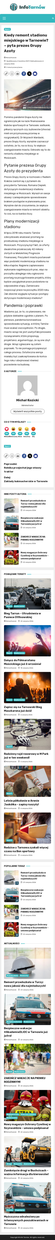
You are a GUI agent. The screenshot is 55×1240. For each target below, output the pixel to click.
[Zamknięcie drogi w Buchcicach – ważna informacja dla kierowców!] (27, 1151)
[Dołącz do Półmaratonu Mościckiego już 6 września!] (27, 640)
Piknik (9, 1072)
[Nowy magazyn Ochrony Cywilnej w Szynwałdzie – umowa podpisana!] (27, 1105)
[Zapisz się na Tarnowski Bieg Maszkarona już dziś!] (27, 687)
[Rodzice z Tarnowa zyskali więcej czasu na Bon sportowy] (27, 828)
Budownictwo (13, 1114)
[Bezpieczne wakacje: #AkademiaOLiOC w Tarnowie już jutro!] (27, 1009)
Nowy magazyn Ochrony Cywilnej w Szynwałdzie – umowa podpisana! (11, 557)
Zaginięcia (19, 1210)
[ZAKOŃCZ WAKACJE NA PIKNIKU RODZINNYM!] (27, 1059)
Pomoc (10, 1210)
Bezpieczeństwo (14, 1022)
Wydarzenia (19, 606)
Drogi (9, 1164)
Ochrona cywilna (28, 1114)
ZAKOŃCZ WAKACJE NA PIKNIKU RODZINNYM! (11, 540)
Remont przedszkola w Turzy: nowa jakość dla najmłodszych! (11, 505)
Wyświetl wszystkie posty (27, 411)
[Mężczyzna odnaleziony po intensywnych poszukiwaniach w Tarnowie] (27, 1198)
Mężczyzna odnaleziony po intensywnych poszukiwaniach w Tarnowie (26, 1220)
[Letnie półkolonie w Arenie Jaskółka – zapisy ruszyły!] (27, 781)
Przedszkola (12, 976)
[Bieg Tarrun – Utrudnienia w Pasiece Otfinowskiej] (27, 594)
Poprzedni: (22, 468)
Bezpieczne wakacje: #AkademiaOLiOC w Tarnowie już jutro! (11, 523)
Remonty (24, 976)
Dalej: (26, 479)
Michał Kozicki (11, 58)
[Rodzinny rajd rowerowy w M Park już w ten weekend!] (27, 734)
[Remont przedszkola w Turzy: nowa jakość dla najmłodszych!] (27, 963)
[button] (4, 18)
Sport (7, 29)
